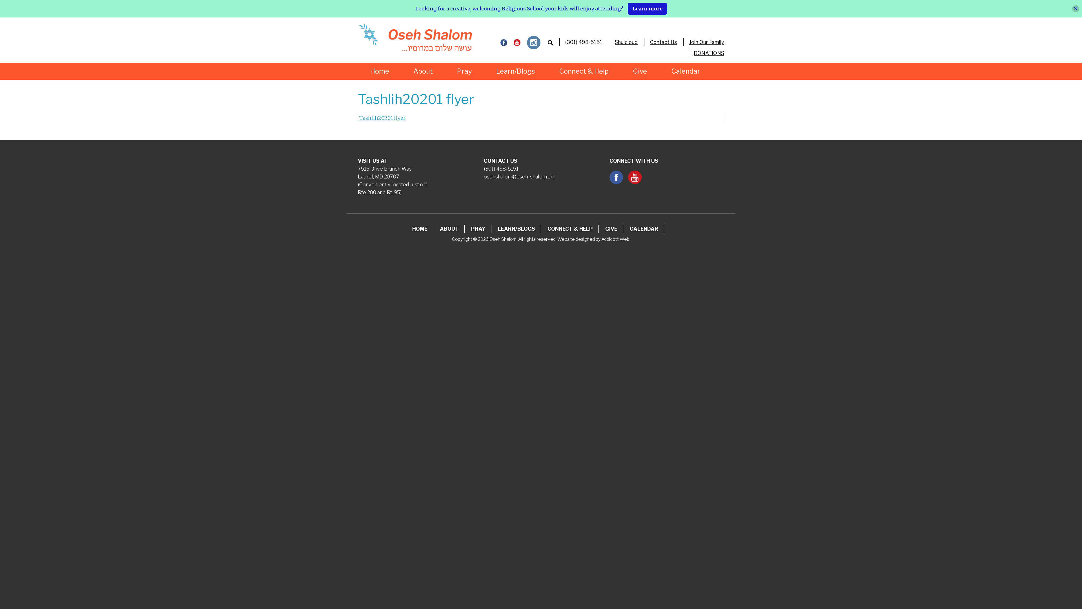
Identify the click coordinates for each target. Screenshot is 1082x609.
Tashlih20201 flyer (382, 118)
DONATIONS (709, 53)
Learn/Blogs (515, 71)
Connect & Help (584, 71)
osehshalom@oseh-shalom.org (520, 177)
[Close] (1075, 8)
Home (379, 71)
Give (640, 71)
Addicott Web (615, 239)
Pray (464, 71)
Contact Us (663, 42)
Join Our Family (706, 42)
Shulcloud (626, 42)
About (423, 71)
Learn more (647, 8)
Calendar (685, 71)
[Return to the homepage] (415, 37)
